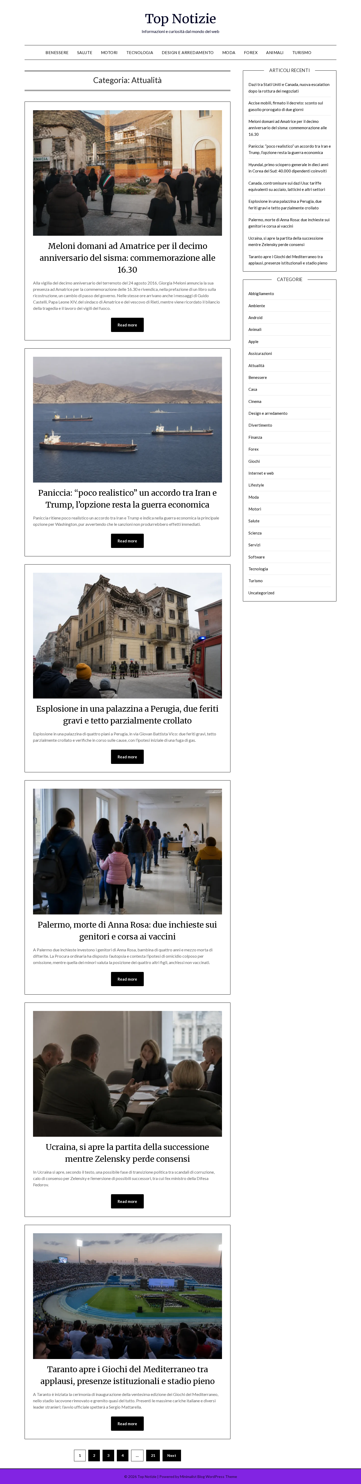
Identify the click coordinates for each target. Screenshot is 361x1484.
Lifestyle (256, 485)
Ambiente (256, 305)
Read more (127, 324)
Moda (228, 52)
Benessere (57, 52)
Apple (253, 341)
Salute (84, 52)
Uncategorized (261, 592)
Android (255, 317)
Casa (252, 389)
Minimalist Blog (192, 1476)
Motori (109, 52)
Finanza (255, 437)
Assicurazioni (260, 353)
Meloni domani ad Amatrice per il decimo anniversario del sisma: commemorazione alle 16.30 (127, 258)
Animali (275, 52)
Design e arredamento (188, 52)
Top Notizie (180, 19)
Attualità (256, 365)
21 (153, 1455)
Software (256, 557)
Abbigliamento (261, 293)
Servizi (254, 544)
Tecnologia (139, 52)
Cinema (254, 401)
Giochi (254, 461)
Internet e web (261, 473)
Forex (251, 52)
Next (171, 1455)
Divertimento (260, 425)
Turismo (302, 52)
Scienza (255, 533)
